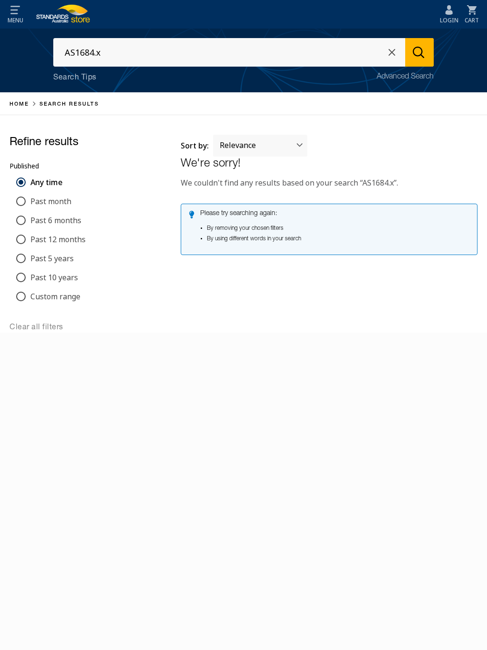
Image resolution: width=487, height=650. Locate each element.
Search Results (69, 104)
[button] (15, 14)
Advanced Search (405, 77)
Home (19, 104)
